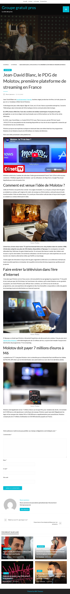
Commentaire (7, 434)
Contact (30, 1)
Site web (5, 477)
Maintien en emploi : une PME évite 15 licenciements (16, 577)
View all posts (25, 509)
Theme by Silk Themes (35, 591)
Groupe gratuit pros (19, 7)
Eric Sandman (40, 557)
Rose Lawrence (10, 94)
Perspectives (43, 1)
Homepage (6, 64)
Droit (6, 573)
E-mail (5, 469)
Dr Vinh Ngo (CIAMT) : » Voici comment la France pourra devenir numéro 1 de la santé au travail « (50, 576)
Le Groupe (36, 1)
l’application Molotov (10, 340)
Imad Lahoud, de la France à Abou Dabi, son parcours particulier (17, 553)
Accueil (25, 1)
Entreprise (14, 64)
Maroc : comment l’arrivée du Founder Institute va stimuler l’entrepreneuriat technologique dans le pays (50, 551)
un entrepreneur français (24, 99)
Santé (39, 570)
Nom (5, 460)
